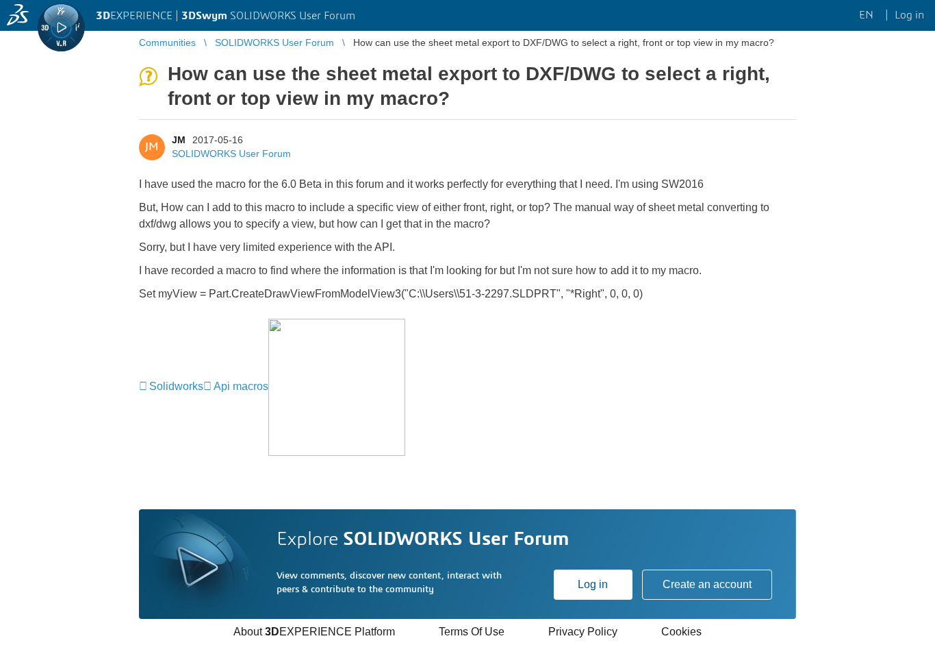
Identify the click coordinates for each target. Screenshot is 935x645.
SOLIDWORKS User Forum (231, 153)
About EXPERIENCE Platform (314, 631)
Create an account (707, 584)
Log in (593, 584)
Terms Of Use (471, 631)
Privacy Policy (582, 631)
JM (178, 139)
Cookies (681, 631)
